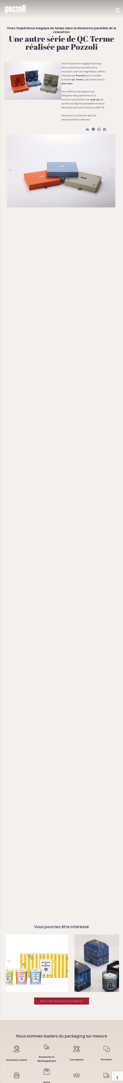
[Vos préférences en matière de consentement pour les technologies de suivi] (117, 1077)
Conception (76, 1059)
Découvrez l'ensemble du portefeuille (61, 1000)
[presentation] (9, 961)
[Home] (15, 8)
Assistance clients (16, 1059)
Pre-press (106, 1059)
